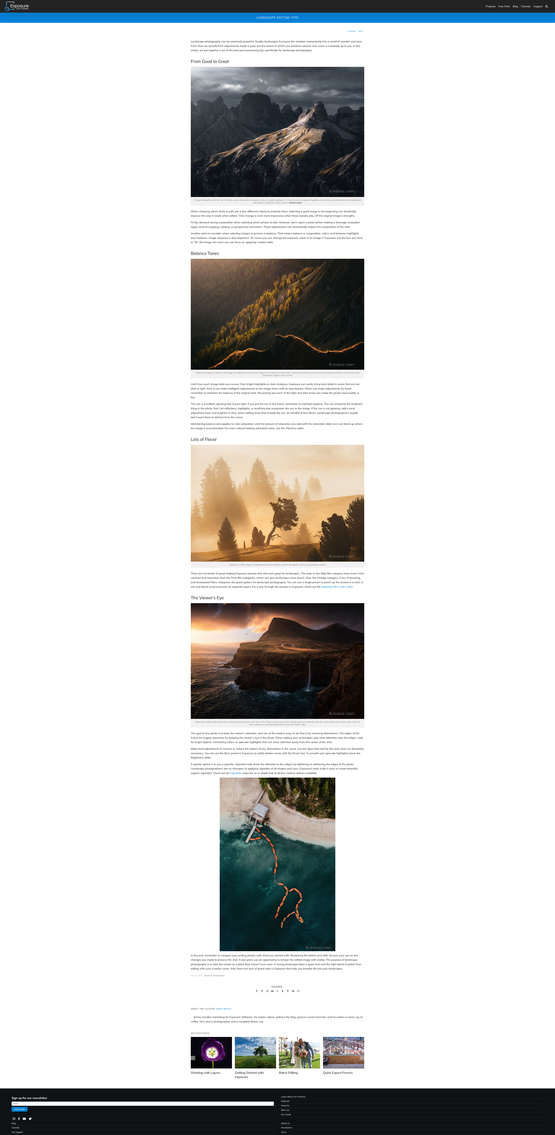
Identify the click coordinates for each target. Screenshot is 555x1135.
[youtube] (24, 1119)
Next (360, 31)
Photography (219, 975)
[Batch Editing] (299, 1038)
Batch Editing (288, 1073)
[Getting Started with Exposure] (255, 1038)
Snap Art (285, 1105)
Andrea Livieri (295, 202)
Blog (14, 1123)
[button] (546, 6)
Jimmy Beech (223, 1008)
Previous (352, 31)
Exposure (208, 975)
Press (283, 1132)
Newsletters (286, 1127)
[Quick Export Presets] (343, 1038)
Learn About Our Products (293, 1096)
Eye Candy (286, 1114)
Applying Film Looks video (337, 586)
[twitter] (30, 1119)
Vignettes (236, 773)
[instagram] (14, 1119)
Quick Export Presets (338, 1073)
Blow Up (285, 1110)
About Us (285, 1123)
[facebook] (19, 1119)
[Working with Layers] (211, 1038)
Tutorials (15, 1127)
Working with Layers (205, 1073)
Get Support (17, 1132)
